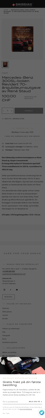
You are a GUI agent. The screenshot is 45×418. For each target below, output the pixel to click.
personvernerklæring (26, 409)
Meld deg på (34, 401)
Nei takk (6, 413)
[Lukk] (41, 361)
